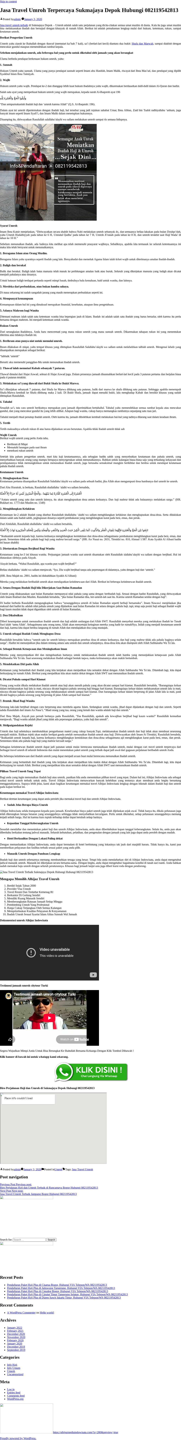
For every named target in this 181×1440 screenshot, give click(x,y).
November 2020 (16, 1337)
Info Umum (13, 1367)
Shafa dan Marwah (142, 43)
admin (17, 19)
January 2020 (14, 1343)
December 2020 (16, 1334)
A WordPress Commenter (21, 1312)
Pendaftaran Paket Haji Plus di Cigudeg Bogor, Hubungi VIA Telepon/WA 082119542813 (57, 1291)
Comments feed (16, 1395)
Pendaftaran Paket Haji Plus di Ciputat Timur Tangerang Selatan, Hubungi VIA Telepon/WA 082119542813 (67, 1294)
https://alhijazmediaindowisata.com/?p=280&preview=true (85, 1432)
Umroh (58, 1169)
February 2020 (15, 1340)
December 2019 (16, 1346)
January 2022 (14, 1327)
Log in (10, 1389)
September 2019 (16, 1349)
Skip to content (8, 1)
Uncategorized (15, 1374)
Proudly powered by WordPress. (18, 1438)
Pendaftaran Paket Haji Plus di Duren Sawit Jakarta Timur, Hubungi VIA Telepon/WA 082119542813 (64, 1297)
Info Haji (12, 1364)
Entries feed (13, 1392)
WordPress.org (15, 1398)
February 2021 (15, 1330)
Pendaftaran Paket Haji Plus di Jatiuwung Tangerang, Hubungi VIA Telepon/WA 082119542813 (61, 1288)
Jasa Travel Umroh (82, 1169)
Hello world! (47, 1312)
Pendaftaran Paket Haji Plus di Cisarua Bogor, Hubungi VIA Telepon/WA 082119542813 (57, 1284)
